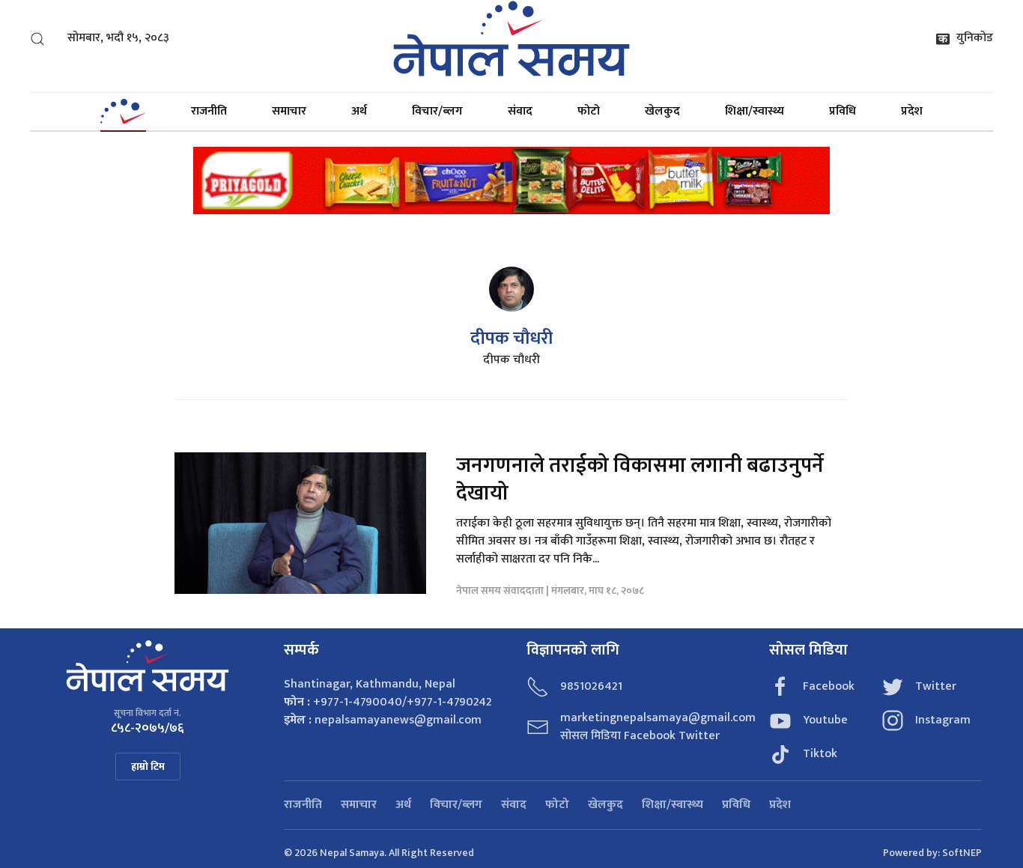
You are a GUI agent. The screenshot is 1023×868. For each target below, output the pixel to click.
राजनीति (209, 111)
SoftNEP (962, 852)
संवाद (520, 111)
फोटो (588, 111)
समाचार (289, 111)
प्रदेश (912, 111)
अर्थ (359, 111)
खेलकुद (662, 111)
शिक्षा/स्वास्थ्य (754, 111)
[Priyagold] (511, 179)
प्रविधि (842, 111)
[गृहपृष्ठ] (123, 111)
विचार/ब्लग (437, 111)
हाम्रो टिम (148, 766)
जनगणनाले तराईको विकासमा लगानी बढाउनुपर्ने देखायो (640, 479)
